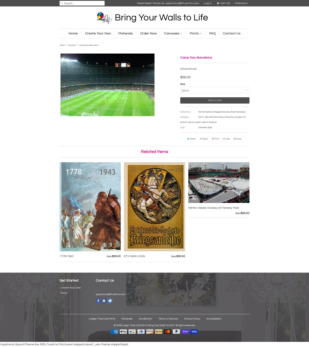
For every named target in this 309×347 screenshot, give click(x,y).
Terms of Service (168, 318)
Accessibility (213, 318)
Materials (125, 33)
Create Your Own (98, 33)
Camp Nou (229, 117)
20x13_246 (203, 117)
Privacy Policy (192, 318)
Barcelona (219, 117)
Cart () (225, 3)
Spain (198, 122)
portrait (183, 122)
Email (239, 139)
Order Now (148, 33)
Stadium (213, 122)
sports (205, 122)
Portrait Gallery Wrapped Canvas (213, 112)
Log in (208, 3)
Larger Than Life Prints (102, 318)
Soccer (191, 122)
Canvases (171, 33)
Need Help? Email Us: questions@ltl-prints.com (168, 3)
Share (205, 139)
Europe (238, 117)
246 (211, 117)
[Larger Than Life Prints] (154, 18)
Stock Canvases (237, 112)
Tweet (193, 139)
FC (244, 117)
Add (228, 139)
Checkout (241, 3)
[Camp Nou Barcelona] (107, 85)
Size (182, 84)
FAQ (212, 33)
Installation (145, 318)
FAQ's (64, 293)
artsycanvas (188, 68)
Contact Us (231, 33)
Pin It (217, 139)
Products (72, 45)
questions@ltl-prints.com (110, 294)
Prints (194, 33)
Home (73, 33)
